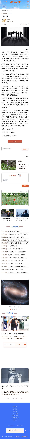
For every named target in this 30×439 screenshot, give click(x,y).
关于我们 (15, 409)
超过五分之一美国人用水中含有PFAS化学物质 (14, 387)
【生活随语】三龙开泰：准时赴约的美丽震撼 (21, 167)
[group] (16, 6)
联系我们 (15, 411)
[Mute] (19, 4)
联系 (4, 6)
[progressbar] (21, 4)
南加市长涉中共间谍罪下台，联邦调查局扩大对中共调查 (7, 219)
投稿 (4, 4)
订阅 (4, 8)
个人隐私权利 (17, 436)
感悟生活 (9, 13)
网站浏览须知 (25, 436)
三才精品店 (15, 415)
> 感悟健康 (19, 161)
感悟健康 (5, 13)
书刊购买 (15, 420)
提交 (24, 149)
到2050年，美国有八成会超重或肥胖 (12, 334)
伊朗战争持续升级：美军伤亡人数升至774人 (22, 219)
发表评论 (15, 141)
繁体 (28, 4)
